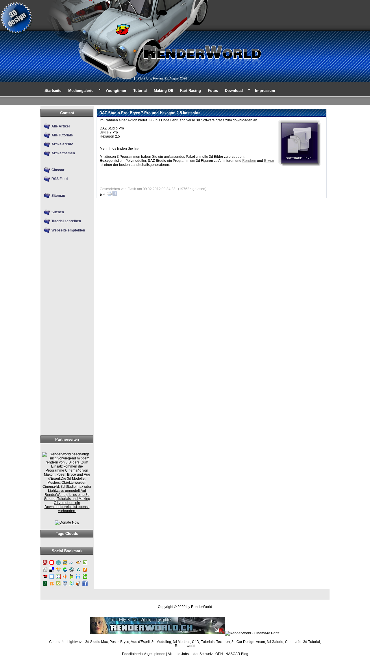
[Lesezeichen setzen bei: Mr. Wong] (45, 565)
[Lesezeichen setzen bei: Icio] (58, 565)
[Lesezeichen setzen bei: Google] (58, 578)
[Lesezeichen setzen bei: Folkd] (72, 565)
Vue (134, 642)
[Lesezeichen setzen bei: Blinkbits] (52, 585)
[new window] (67, 511)
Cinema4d (57, 642)
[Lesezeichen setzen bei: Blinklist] (65, 578)
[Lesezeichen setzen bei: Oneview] (65, 565)
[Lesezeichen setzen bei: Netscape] (72, 572)
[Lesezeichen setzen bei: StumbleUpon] (65, 572)
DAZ (151, 120)
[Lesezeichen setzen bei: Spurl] (52, 578)
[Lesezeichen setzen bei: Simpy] (58, 572)
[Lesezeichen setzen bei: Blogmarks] (72, 578)
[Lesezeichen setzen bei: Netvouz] (72, 585)
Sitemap (58, 196)
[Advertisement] (65, 344)
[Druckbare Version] (109, 194)
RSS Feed (59, 179)
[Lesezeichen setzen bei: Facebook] (85, 585)
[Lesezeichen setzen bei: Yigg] (78, 565)
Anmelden (124, 78)
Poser (114, 642)
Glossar (57, 170)
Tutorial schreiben (66, 221)
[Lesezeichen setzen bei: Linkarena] (85, 565)
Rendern (249, 161)
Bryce (104, 132)
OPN (219, 654)
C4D (195, 642)
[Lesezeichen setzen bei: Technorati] (85, 578)
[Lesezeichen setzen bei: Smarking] (65, 585)
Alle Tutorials (62, 135)
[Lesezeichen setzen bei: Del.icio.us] (52, 572)
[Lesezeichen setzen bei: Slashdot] (78, 572)
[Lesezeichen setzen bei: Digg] (45, 572)
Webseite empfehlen (68, 230)
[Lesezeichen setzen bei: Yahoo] (45, 578)
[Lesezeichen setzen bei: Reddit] (78, 585)
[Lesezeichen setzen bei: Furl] (85, 572)
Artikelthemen (63, 153)
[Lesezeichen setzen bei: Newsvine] (45, 585)
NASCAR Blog (236, 654)
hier (137, 149)
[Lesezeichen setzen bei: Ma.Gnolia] (58, 585)
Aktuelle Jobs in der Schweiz (190, 654)
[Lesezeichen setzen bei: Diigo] (78, 578)
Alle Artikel (60, 126)
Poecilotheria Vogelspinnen (143, 654)
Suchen (57, 212)
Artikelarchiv (62, 144)
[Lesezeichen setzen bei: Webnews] (52, 565)
